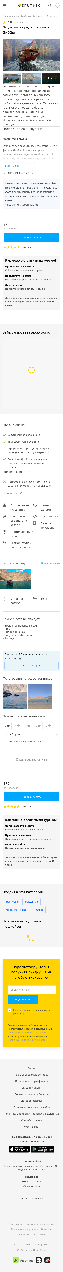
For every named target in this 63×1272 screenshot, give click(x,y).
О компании (15, 1223)
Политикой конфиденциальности (27, 1039)
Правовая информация (24, 1229)
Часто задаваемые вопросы (32, 1074)
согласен (20, 1010)
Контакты (39, 1234)
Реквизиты (24, 1234)
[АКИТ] (39, 1260)
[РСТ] (47, 1260)
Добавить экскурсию (31, 1198)
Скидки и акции (31, 1087)
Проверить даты (31, 237)
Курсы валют (31, 1126)
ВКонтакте (27, 1181)
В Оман (38, 909)
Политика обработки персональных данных (31, 1113)
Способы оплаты (31, 1120)
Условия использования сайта (31, 1107)
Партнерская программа (40, 1223)
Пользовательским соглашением (27, 1032)
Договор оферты (31, 1100)
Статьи (31, 1068)
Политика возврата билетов (32, 1094)
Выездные (31, 901)
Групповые (12, 901)
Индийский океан (16, 909)
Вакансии (46, 1229)
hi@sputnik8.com (31, 1186)
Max (39, 1181)
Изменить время (50, 563)
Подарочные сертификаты (31, 1081)
